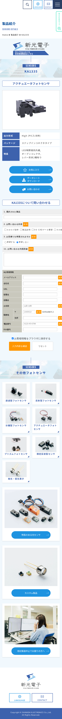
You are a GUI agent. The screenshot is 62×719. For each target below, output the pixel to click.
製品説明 (26, 230)
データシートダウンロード (33, 179)
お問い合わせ (33, 189)
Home (5, 34)
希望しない (24, 242)
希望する (11, 242)
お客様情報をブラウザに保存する (32, 338)
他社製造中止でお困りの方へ (31, 650)
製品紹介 (15, 34)
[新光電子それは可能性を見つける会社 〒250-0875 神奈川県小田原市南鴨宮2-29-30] (31, 53)
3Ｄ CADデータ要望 (43, 230)
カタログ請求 (13, 230)
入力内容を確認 (19, 346)
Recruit (59, 18)
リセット (42, 346)
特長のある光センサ (31, 534)
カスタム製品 (31, 592)
